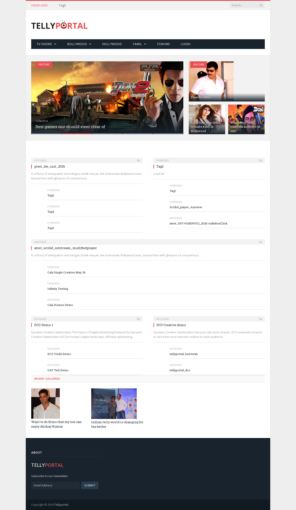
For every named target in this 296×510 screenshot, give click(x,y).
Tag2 (160, 166)
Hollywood (112, 44)
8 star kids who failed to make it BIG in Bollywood (205, 127)
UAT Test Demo (58, 370)
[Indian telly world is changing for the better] (118, 403)
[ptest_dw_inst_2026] (87, 155)
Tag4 (50, 212)
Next (175, 95)
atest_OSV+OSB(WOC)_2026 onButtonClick (199, 223)
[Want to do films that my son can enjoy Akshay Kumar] (58, 403)
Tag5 (62, 5)
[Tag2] (209, 155)
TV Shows (44, 44)
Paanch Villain (200, 97)
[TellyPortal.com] (59, 24)
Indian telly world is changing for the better (117, 424)
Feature (198, 64)
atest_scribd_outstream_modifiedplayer (65, 248)
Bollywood (77, 44)
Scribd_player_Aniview (186, 207)
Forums (163, 44)
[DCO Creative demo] (209, 314)
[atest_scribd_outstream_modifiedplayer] (148, 237)
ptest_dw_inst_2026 (49, 166)
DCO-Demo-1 (43, 325)
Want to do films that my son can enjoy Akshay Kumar (56, 424)
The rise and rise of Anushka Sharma (81, 126)
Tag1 (173, 191)
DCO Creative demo (171, 325)
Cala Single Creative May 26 (66, 272)
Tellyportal (61, 505)
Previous (39, 95)
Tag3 (50, 228)
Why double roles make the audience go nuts (245, 127)
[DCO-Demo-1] (87, 314)
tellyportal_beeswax (184, 354)
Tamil (137, 44)
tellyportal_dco (180, 370)
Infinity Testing (57, 289)
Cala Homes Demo (60, 305)
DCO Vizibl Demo (59, 354)
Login (185, 44)
